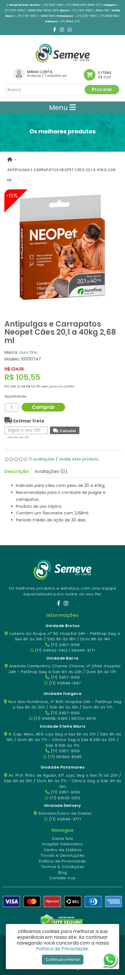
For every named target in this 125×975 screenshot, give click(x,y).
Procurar (102, 89)
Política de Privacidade (62, 861)
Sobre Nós (62, 838)
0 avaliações (42, 459)
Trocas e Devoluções (62, 855)
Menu (59, 107)
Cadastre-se (55, 75)
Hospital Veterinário (62, 844)
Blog (62, 872)
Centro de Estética (63, 850)
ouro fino (28, 352)
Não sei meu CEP (18, 437)
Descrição (16, 471)
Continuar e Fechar (63, 959)
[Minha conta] (19, 73)
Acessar (34, 75)
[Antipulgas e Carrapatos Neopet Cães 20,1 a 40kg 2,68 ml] (62, 247)
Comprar (43, 407)
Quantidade (15, 396)
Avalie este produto (79, 459)
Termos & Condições (62, 866)
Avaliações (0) (51, 471)
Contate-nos (62, 878)
